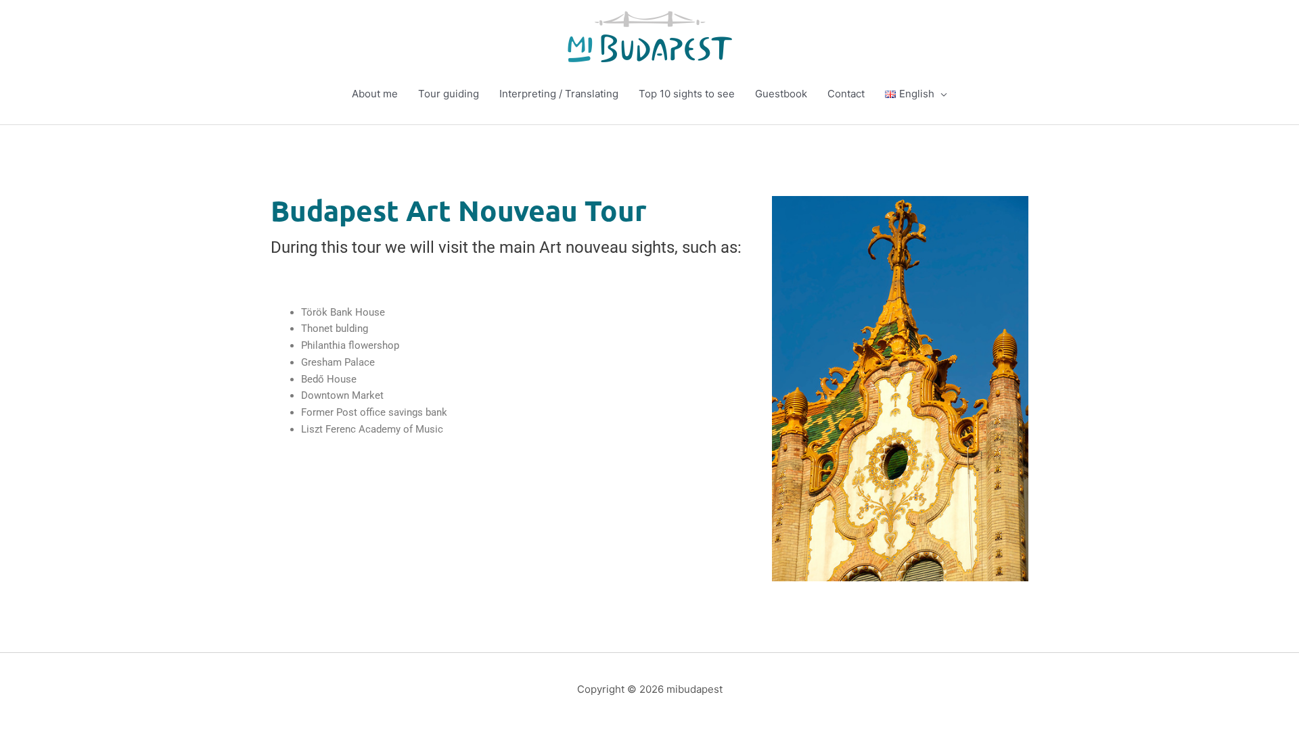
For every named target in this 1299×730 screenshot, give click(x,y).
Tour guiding (448, 93)
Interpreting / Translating (558, 93)
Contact (846, 93)
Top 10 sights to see (687, 93)
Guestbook (781, 93)
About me (375, 93)
